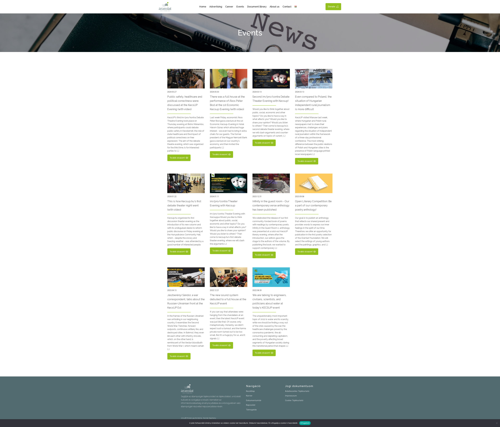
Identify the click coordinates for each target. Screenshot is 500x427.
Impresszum (291, 396)
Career (229, 6)
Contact (287, 6)
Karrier (249, 396)
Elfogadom (305, 423)
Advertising (215, 6)
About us (274, 6)
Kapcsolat (250, 405)
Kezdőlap (250, 391)
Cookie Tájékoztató (294, 400)
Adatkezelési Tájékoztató (297, 391)
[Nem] (496, 423)
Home (202, 6)
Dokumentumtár (253, 400)
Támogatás (251, 410)
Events (240, 6)
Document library (257, 6)
